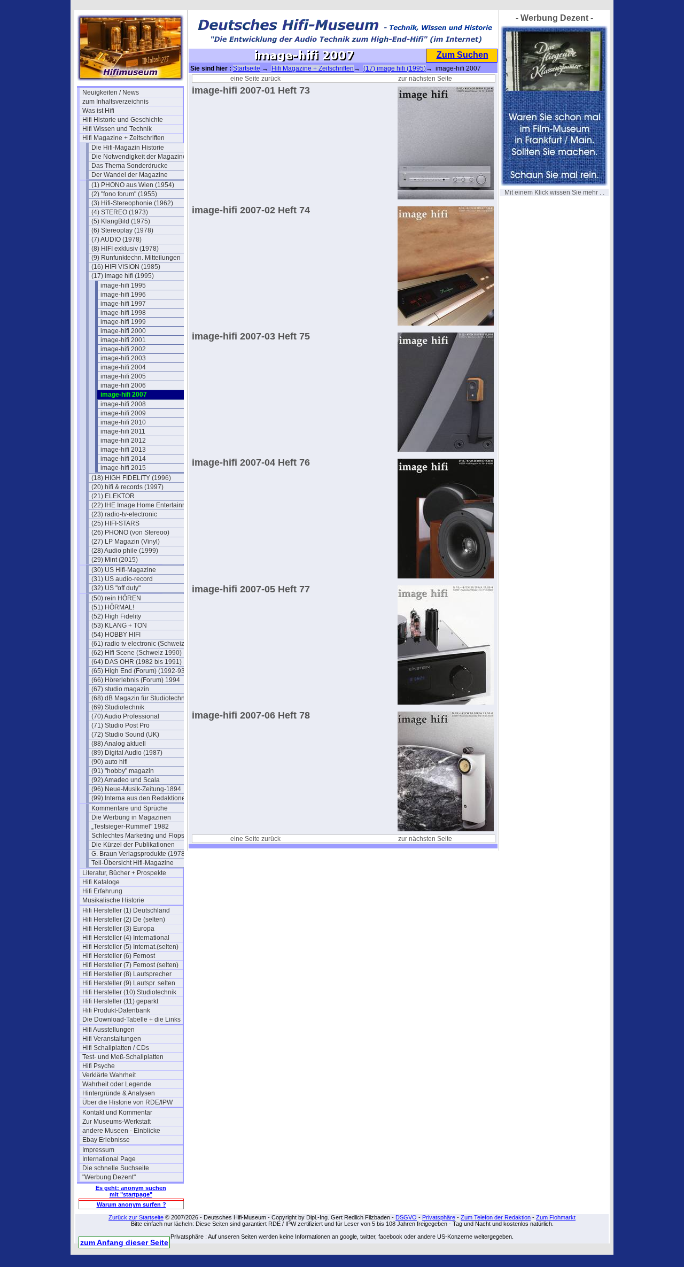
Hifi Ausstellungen (108, 1029)
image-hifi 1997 (123, 303)
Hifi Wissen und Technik (117, 129)
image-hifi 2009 (123, 413)
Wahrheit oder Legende (116, 1084)
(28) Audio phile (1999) (124, 550)
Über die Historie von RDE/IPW (127, 1102)
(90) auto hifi (109, 762)
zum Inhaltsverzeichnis (115, 101)
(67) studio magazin (120, 689)
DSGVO (406, 1217)
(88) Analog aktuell (118, 743)
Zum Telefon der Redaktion (496, 1217)
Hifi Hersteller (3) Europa (118, 928)
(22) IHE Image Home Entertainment (141, 505)
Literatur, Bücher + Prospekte (124, 873)
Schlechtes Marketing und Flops (137, 835)
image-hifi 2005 (123, 376)
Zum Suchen (462, 54)
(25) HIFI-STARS (115, 523)
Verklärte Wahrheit (109, 1075)
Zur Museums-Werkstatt (116, 1121)
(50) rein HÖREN (116, 598)
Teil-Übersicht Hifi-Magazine (132, 863)
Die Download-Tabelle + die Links (131, 1019)
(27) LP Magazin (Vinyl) (125, 541)
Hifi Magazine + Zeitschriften (123, 138)
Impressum (98, 1150)
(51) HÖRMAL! (112, 607)
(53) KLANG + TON (119, 625)
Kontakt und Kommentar (117, 1112)
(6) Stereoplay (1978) (122, 230)
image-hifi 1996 (123, 294)
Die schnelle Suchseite (115, 1168)
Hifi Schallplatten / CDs (115, 1048)
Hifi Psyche (98, 1066)
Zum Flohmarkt (556, 1217)
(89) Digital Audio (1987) (126, 752)
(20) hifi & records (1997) (127, 487)
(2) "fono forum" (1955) (124, 194)
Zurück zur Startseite (136, 1217)
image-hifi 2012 (123, 440)
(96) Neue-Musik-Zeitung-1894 (136, 789)
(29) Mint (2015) (114, 559)
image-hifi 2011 (122, 431)
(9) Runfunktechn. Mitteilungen (136, 257)
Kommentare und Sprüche (129, 808)
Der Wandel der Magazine (129, 175)
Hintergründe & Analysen (118, 1093)
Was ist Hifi (98, 110)
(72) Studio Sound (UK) (125, 734)
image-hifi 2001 (123, 340)
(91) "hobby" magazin (122, 771)
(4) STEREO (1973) (119, 212)
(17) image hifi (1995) (122, 276)
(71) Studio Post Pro (120, 725)
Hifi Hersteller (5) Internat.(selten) (130, 947)
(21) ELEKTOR (113, 496)
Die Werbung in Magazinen (131, 817)
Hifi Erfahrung (102, 891)
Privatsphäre (438, 1217)
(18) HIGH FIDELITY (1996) (131, 478)
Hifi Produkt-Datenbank (116, 1010)
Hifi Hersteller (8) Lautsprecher (127, 974)
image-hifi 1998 (123, 312)
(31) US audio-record (122, 579)
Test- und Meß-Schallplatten (123, 1057)
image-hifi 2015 (123, 468)
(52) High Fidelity (116, 616)
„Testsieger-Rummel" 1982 (130, 826)
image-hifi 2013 (123, 449)
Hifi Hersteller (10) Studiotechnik (129, 992)
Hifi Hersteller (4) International (125, 937)
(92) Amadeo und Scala (125, 780)
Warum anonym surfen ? (131, 1204)
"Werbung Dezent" (109, 1177)
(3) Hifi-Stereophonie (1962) (132, 203)
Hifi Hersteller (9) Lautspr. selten (128, 983)
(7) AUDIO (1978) (116, 239)
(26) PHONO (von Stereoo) (130, 532)
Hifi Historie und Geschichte (122, 119)
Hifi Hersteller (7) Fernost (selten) (130, 965)
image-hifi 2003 (123, 358)
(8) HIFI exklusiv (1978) (125, 248)
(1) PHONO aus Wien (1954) (132, 185)
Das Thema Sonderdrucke (129, 165)
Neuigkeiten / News (110, 92)
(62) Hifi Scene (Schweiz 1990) (136, 652)
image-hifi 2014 (123, 458)
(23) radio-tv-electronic (124, 514)
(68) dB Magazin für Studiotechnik (140, 698)
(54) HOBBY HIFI (116, 634)
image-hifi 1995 (123, 285)
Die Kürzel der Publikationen (133, 844)
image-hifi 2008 (123, 404)
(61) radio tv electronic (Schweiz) (138, 643)
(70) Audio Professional (125, 716)
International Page (109, 1159)
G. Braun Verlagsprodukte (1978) (139, 853)
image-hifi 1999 (123, 322)
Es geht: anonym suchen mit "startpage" (131, 1191)
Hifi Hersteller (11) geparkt (120, 1001)
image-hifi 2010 (123, 422)
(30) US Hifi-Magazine (123, 570)
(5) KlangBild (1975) (120, 221)
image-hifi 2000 (123, 331)
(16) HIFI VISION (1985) (125, 267)
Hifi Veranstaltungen (111, 1038)
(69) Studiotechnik (117, 707)
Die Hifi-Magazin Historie (127, 147)
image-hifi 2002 (123, 349)
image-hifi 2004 (123, 367)
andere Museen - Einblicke (121, 1130)
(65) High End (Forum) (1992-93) (139, 671)
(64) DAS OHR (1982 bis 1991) (136, 662)
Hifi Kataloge (101, 882)
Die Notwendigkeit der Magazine (138, 156)
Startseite (246, 68)
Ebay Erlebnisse (106, 1140)
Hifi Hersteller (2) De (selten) (123, 919)
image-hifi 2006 (123, 385)
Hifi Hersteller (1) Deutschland (126, 910)
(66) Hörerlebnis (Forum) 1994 (135, 680)
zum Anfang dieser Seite (124, 1242)
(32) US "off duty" (116, 588)
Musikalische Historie (113, 900)
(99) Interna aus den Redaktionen (140, 798)
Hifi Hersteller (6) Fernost (118, 956)
